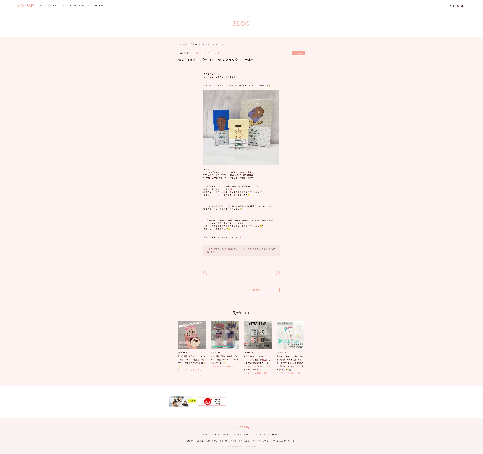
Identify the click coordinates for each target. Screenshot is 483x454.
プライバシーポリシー (261, 441)
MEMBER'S (264, 435)
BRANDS (99, 6)
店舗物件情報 (211, 441)
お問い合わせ (244, 441)
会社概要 (200, 441)
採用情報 (190, 441)
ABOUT (41, 6)
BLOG (81, 6)
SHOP (89, 6)
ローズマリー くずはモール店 (205, 53)
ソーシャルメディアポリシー (285, 441)
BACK (205, 273)
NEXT (278, 273)
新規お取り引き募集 (228, 441)
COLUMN (72, 6)
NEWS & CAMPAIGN (56, 6)
